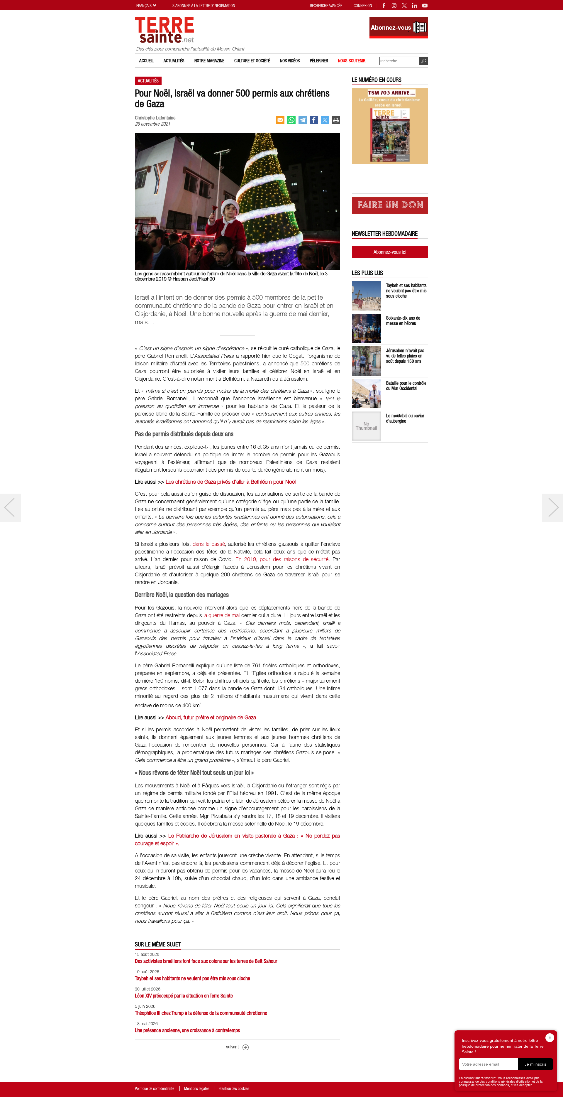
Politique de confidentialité (154, 1088)
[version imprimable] (336, 120)
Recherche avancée (326, 5)
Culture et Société (252, 60)
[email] (280, 120)
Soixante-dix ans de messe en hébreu (403, 320)
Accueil (146, 60)
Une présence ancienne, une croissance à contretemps (187, 1030)
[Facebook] (384, 5)
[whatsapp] (291, 120)
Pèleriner (319, 60)
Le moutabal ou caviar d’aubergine (405, 418)
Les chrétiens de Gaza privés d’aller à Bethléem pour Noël (231, 482)
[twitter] (325, 120)
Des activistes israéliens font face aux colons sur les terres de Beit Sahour (206, 961)
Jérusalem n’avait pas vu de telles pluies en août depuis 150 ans (405, 356)
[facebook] (314, 120)
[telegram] (303, 120)
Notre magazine (209, 60)
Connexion (363, 5)
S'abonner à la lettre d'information (203, 5)
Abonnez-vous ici (390, 252)
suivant (232, 1047)
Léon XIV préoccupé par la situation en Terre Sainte (184, 996)
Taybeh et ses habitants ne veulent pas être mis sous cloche (192, 978)
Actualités (174, 60)
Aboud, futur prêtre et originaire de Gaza (211, 717)
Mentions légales (196, 1088)
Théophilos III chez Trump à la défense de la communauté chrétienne (201, 1013)
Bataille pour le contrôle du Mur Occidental (406, 385)
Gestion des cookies (234, 1088)
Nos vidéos (290, 60)
